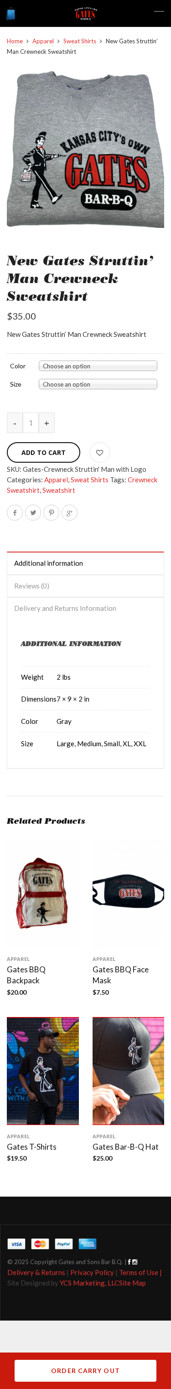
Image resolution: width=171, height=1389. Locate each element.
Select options (43, 1122)
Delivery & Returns (36, 1272)
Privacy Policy (92, 1272)
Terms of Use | (140, 1272)
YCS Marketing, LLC (89, 1283)
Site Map (132, 1283)
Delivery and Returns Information (65, 608)
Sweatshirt (58, 490)
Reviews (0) (31, 586)
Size (15, 384)
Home (15, 41)
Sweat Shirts (79, 41)
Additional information (48, 563)
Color (18, 366)
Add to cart (43, 452)
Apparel (43, 41)
